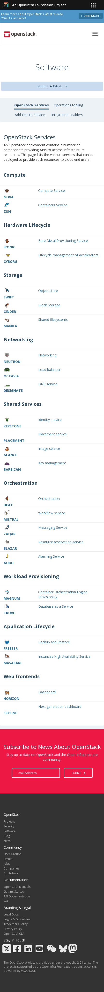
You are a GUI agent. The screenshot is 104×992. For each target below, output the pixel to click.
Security (9, 826)
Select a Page (50, 86)
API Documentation (17, 896)
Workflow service (51, 513)
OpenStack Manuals (17, 887)
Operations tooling (68, 105)
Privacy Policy (13, 929)
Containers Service (52, 205)
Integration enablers (67, 114)
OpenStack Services (31, 105)
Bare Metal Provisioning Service (63, 240)
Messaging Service (52, 527)
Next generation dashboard (59, 706)
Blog (7, 836)
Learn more (90, 16)
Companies (11, 868)
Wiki (6, 901)
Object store (48, 290)
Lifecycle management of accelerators (68, 255)
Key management (52, 463)
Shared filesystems (53, 319)
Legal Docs (11, 914)
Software (10, 831)
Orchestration (49, 498)
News (7, 841)
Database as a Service (55, 606)
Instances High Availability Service (64, 656)
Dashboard (47, 692)
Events (8, 859)
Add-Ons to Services (30, 114)
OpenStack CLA (14, 934)
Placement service (52, 434)
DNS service (47, 384)
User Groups (12, 854)
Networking (47, 355)
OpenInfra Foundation (57, 967)
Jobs (7, 864)
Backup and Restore (54, 642)
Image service (49, 448)
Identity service (50, 419)
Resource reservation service (60, 542)
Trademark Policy (16, 924)
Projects (9, 821)
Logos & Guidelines (17, 919)
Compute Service (51, 190)
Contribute (11, 873)
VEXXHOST (28, 971)
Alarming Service (51, 556)
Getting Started (14, 891)
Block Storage (49, 305)
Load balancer (49, 369)
